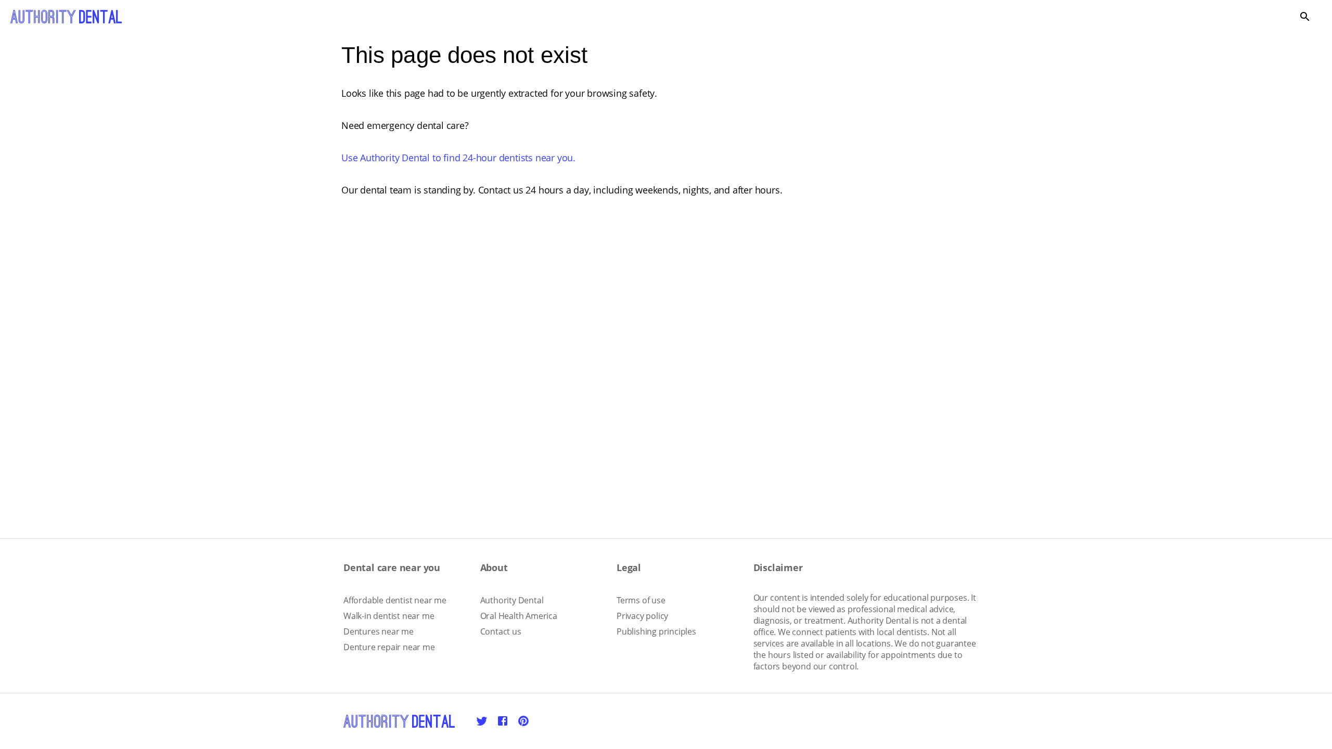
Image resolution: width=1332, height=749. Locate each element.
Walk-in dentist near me (388, 616)
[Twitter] (482, 721)
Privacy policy (642, 616)
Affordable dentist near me (394, 600)
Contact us (500, 631)
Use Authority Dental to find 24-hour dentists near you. (458, 157)
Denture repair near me (389, 647)
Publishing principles (656, 631)
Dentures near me (378, 631)
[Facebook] (502, 721)
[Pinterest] (523, 721)
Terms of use (641, 600)
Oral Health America (518, 616)
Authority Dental (512, 600)
